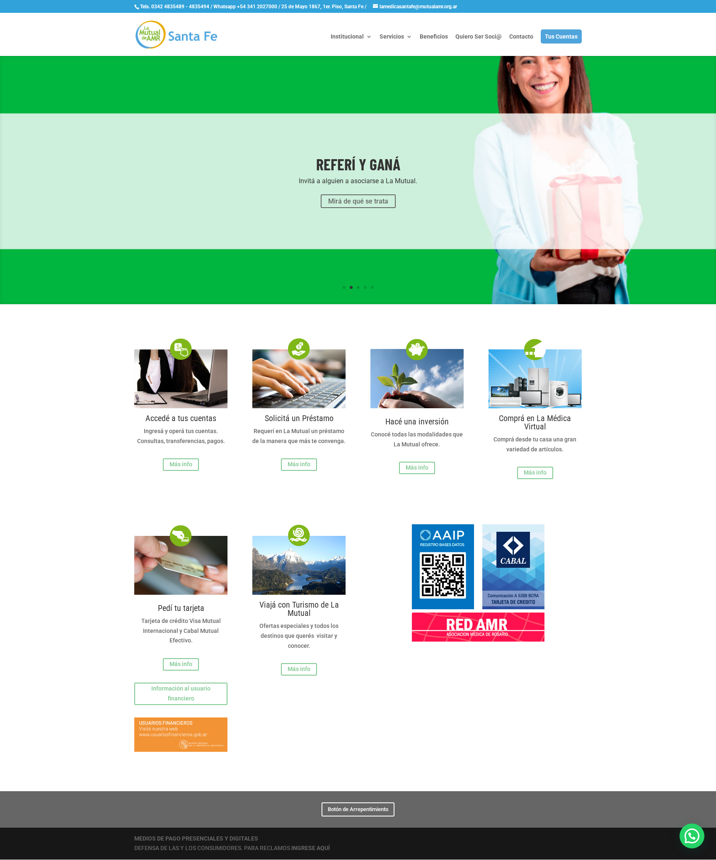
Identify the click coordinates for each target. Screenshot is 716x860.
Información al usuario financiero (180, 693)
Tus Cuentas (561, 36)
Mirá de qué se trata (358, 201)
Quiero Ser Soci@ (478, 37)
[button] (692, 836)
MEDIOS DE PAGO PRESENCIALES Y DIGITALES (196, 838)
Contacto (521, 37)
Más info (180, 464)
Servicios (392, 37)
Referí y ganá (358, 164)
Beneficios (434, 37)
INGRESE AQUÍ (310, 848)
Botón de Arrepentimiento (358, 809)
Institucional (347, 37)
